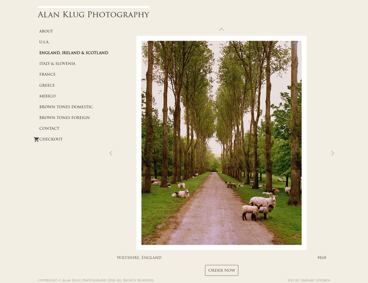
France (47, 74)
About (46, 31)
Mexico (47, 96)
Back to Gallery (221, 30)
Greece (47, 85)
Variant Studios (315, 280)
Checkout (51, 139)
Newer (331, 153)
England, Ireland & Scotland (73, 53)
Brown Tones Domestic (66, 107)
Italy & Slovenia (57, 63)
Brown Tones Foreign (64, 117)
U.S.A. (44, 42)
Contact (49, 128)
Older (111, 153)
